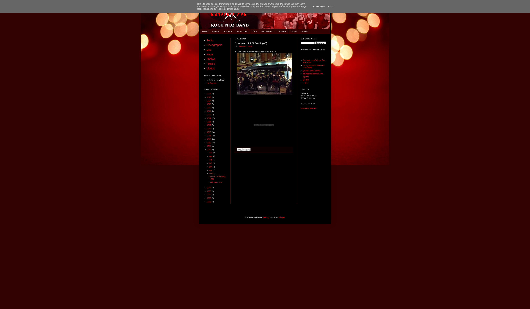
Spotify (306, 77)
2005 (209, 202)
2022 (209, 108)
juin (211, 167)
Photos (210, 59)
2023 (209, 104)
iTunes (305, 83)
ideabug (266, 217)
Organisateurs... (268, 31)
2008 (209, 191)
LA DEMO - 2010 (215, 182)
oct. (211, 160)
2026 (209, 94)
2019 (209, 118)
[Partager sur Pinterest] (249, 149)
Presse (210, 63)
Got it (331, 6)
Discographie (214, 44)
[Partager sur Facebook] (246, 149)
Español (304, 31)
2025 (209, 97)
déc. (211, 153)
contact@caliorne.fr (308, 108)
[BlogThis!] (241, 149)
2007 (209, 195)
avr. (211, 170)
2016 (209, 129)
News (209, 54)
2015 (209, 132)
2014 (209, 136)
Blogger (282, 217)
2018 (209, 122)
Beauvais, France (245, 46)
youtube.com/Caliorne (311, 71)
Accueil (205, 31)
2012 (209, 143)
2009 (209, 188)
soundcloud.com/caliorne (313, 74)
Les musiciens (242, 31)
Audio (209, 40)
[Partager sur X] (244, 149)
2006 (209, 198)
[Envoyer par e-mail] (238, 149)
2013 (209, 139)
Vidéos (210, 68)
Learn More (319, 6)
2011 (209, 146)
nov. (211, 156)
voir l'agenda (211, 83)
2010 (209, 150)
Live (208, 49)
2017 (209, 125)
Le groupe (227, 31)
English (294, 31)
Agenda (215, 31)
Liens (254, 31)
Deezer (306, 80)
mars (211, 174)
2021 (209, 111)
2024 (209, 101)
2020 (209, 115)
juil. (211, 163)
